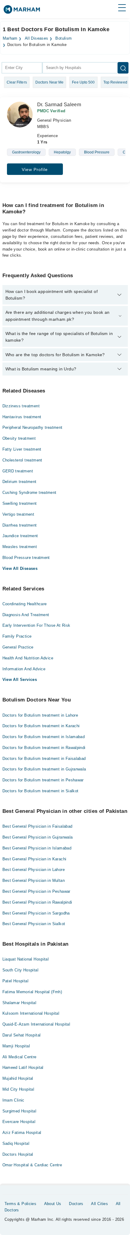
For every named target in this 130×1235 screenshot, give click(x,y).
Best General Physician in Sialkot (33, 923)
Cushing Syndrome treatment (29, 492)
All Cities (99, 1203)
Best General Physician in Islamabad (37, 848)
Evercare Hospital (19, 1121)
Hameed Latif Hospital (23, 1067)
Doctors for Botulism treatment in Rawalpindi (44, 747)
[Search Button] (123, 68)
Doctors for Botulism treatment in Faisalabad (44, 758)
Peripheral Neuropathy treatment (32, 427)
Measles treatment (19, 546)
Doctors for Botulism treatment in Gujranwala (44, 769)
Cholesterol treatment (22, 460)
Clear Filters (17, 82)
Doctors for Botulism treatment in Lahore (40, 715)
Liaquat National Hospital (25, 959)
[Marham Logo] (22, 11)
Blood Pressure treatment (26, 557)
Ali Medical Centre (19, 1057)
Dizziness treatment (21, 406)
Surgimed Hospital (19, 1111)
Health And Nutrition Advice (28, 658)
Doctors (76, 1203)
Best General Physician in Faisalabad (37, 826)
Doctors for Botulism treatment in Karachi (41, 726)
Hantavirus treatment (21, 417)
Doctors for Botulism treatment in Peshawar (43, 780)
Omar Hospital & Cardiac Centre (32, 1165)
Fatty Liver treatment (21, 449)
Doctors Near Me (49, 82)
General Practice (18, 647)
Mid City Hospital (18, 1089)
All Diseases (36, 38)
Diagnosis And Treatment (25, 615)
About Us (52, 1203)
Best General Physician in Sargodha (36, 913)
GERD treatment (17, 471)
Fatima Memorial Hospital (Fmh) (32, 992)
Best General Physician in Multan (33, 880)
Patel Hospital (15, 981)
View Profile (35, 169)
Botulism (63, 38)
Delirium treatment (19, 481)
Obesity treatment (19, 438)
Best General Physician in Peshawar (36, 891)
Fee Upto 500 (83, 82)
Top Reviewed (115, 82)
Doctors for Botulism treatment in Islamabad (43, 736)
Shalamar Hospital (19, 1002)
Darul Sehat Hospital (21, 1035)
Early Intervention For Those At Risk (36, 625)
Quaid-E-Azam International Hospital (36, 1024)
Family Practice (17, 636)
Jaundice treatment (20, 536)
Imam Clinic (13, 1100)
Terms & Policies (20, 1203)
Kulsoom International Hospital (31, 1013)
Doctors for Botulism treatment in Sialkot (40, 791)
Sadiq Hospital (15, 1143)
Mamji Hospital (16, 1046)
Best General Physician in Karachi (34, 859)
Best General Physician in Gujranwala (37, 837)
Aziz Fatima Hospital (21, 1132)
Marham (10, 38)
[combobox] (22, 68)
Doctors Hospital (17, 1154)
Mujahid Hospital (17, 1078)
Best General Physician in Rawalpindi (37, 902)
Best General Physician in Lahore (33, 869)
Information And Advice (24, 669)
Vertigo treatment (18, 514)
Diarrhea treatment (19, 525)
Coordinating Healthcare (24, 604)
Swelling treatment (19, 503)
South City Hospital (20, 970)
